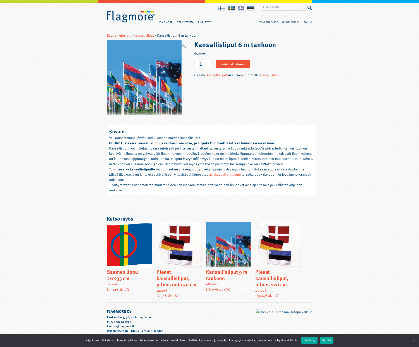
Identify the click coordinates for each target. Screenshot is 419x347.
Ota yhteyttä (185, 22)
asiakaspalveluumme (224, 174)
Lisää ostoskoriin (233, 64)
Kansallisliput (144, 35)
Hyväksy (309, 340)
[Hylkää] (413, 340)
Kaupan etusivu (118, 35)
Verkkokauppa (269, 21)
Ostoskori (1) (291, 21)
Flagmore (131, 17)
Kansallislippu (270, 75)
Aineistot (204, 22)
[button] (184, 46)
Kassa (308, 21)
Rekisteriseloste (118, 330)
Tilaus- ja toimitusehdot (147, 330)
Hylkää (326, 340)
